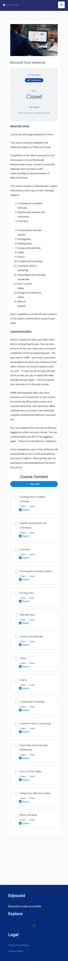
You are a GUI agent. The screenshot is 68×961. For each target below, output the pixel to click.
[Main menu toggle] (61, 4)
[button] (34, 926)
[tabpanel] (34, 297)
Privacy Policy (15, 951)
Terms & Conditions (18, 945)
